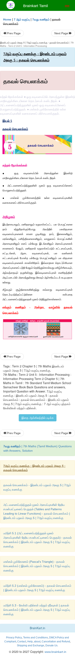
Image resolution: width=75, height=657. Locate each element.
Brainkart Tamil (35, 6)
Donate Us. (51, 645)
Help (30, 641)
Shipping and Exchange (30, 645)
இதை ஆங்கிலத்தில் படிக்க (37, 417)
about (37, 641)
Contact (21, 641)
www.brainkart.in (55, 651)
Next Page (61, 33)
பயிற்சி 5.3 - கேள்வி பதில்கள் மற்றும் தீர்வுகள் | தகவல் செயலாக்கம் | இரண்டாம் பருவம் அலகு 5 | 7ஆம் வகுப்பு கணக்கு (36, 610)
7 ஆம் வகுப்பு (22, 19)
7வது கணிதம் (41, 19)
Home (7, 19)
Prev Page (13, 33)
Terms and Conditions (35, 637)
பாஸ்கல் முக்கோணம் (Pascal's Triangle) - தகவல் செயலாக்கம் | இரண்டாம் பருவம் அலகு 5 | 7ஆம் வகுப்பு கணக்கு (36, 566)
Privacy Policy (14, 637)
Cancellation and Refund (56, 641)
